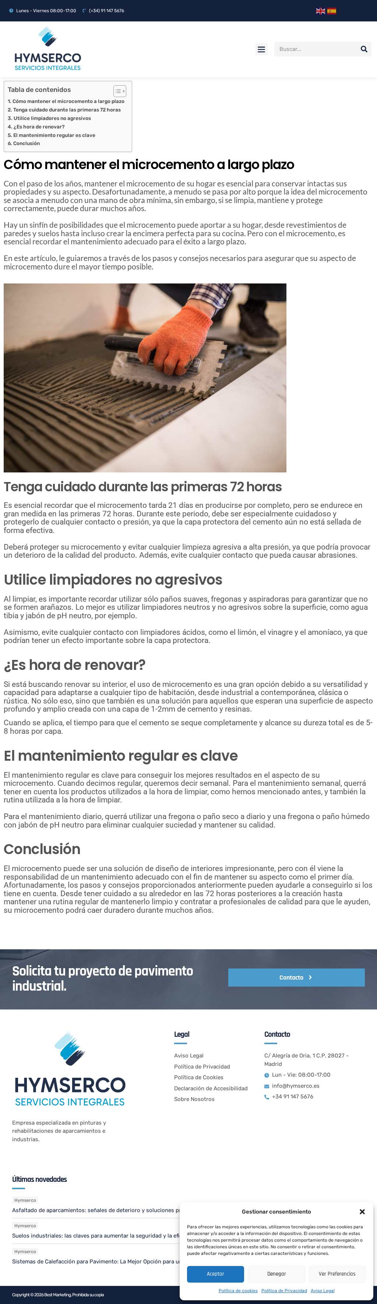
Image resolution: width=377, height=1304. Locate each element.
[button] (362, 1211)
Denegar (276, 1273)
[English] (321, 10)
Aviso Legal (323, 1290)
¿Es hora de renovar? (39, 127)
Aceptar (215, 1273)
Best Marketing (57, 1294)
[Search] (364, 49)
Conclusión (26, 143)
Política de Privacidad (284, 1290)
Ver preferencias (337, 1273)
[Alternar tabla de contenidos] (116, 91)
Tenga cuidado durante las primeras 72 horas (67, 110)
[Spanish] (332, 10)
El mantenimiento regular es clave (54, 135)
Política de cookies (238, 1290)
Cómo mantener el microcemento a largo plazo (68, 101)
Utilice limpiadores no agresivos (52, 118)
